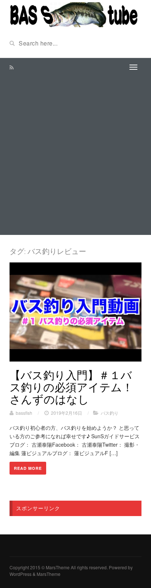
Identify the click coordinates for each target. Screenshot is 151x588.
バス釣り (109, 413)
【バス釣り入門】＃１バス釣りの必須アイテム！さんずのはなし (71, 387)
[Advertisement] (75, 155)
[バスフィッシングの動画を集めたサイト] (75, 14)
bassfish (24, 413)
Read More (28, 468)
